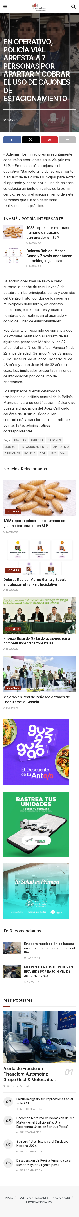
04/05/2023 (33, 958)
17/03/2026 (11, 708)
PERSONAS (12, 453)
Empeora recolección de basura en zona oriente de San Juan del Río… (49, 948)
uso (53, 453)
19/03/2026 (35, 243)
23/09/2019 (33, 981)
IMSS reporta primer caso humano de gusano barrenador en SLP (48, 232)
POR (43, 453)
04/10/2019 (10, 119)
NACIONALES (61, 1197)
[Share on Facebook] (12, 139)
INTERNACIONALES (39, 1202)
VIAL (63, 453)
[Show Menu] (5, 6)
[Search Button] (73, 6)
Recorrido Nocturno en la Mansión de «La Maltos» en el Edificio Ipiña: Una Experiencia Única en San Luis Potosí (45, 1122)
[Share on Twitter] (31, 139)
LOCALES (13, 511)
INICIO (9, 1197)
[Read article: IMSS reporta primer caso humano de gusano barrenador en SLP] (13, 232)
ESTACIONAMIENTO (34, 446)
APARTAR (20, 440)
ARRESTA (37, 440)
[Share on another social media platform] (67, 139)
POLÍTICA (24, 1197)
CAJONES (54, 440)
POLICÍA (30, 453)
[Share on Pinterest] (49, 139)
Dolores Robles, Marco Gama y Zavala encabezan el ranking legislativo (49, 256)
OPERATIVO (61, 446)
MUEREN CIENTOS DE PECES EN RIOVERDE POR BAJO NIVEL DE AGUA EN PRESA (48, 971)
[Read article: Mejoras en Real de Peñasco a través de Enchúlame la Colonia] (39, 674)
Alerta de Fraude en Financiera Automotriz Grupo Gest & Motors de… (29, 1074)
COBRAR (11, 446)
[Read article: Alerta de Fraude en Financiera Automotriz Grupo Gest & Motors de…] (39, 1037)
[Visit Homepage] (39, 6)
